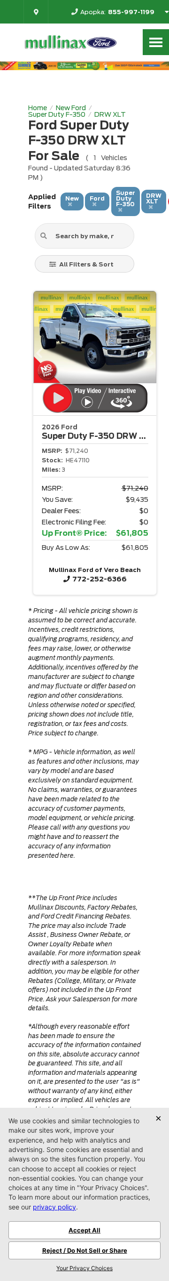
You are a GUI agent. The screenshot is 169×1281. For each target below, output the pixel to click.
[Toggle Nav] (156, 42)
